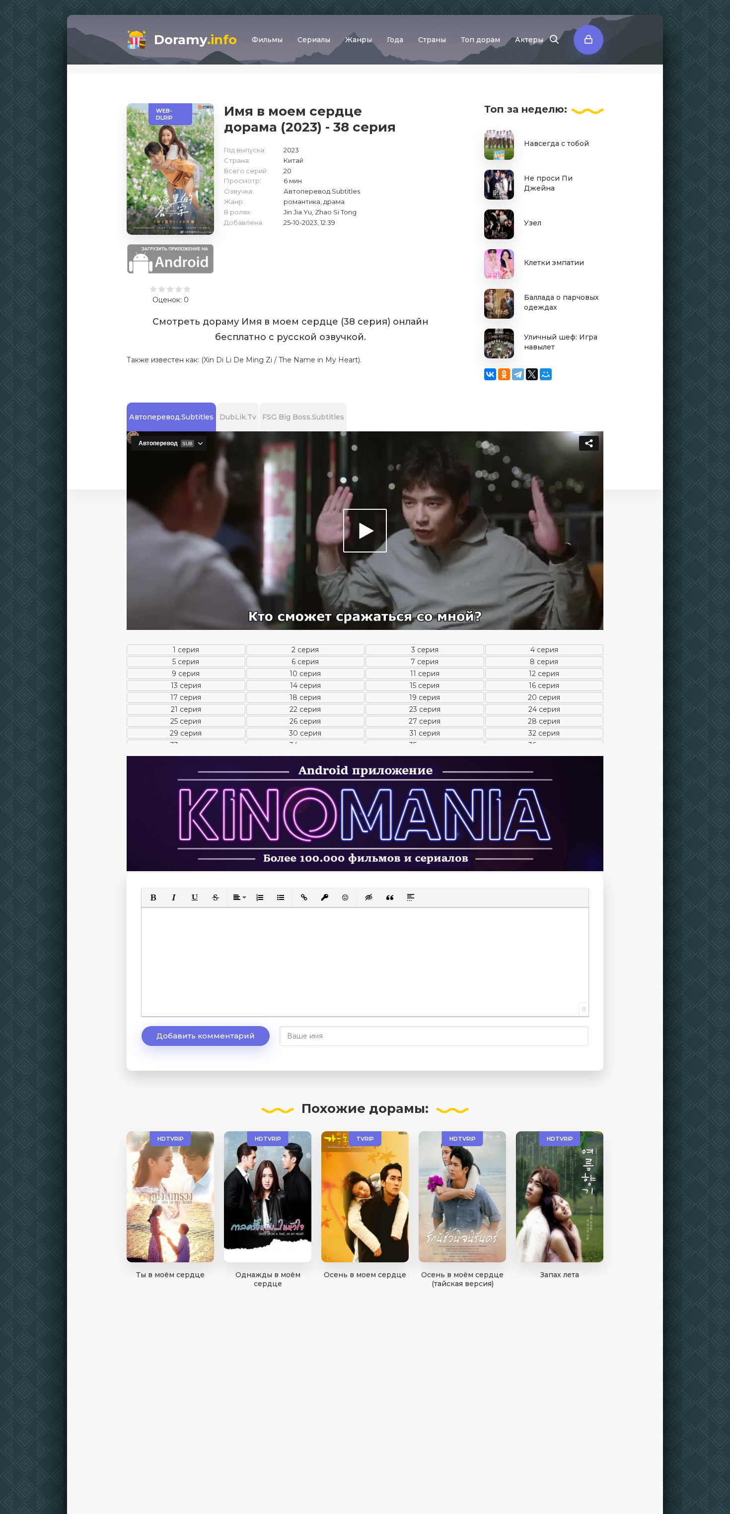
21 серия (186, 709)
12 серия (544, 673)
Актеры (529, 39)
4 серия (544, 649)
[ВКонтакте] (490, 374)
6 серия (305, 661)
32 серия (544, 733)
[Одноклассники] (504, 374)
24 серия (544, 709)
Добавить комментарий (205, 1035)
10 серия (305, 673)
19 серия (424, 697)
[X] (532, 374)
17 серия (185, 697)
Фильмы (267, 39)
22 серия (305, 709)
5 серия (185, 661)
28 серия (544, 721)
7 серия (424, 661)
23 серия (424, 709)
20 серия (544, 697)
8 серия (544, 661)
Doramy (195, 40)
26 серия (305, 721)
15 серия (424, 685)
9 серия (186, 673)
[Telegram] (518, 374)
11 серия (424, 673)
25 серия (185, 721)
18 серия (305, 697)
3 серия (424, 649)
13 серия (186, 685)
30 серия (305, 733)
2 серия (305, 649)
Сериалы (313, 39)
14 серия (305, 685)
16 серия (544, 685)
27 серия (424, 721)
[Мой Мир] (546, 374)
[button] (153, 897)
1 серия (186, 649)
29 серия (186, 733)
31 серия (425, 733)
